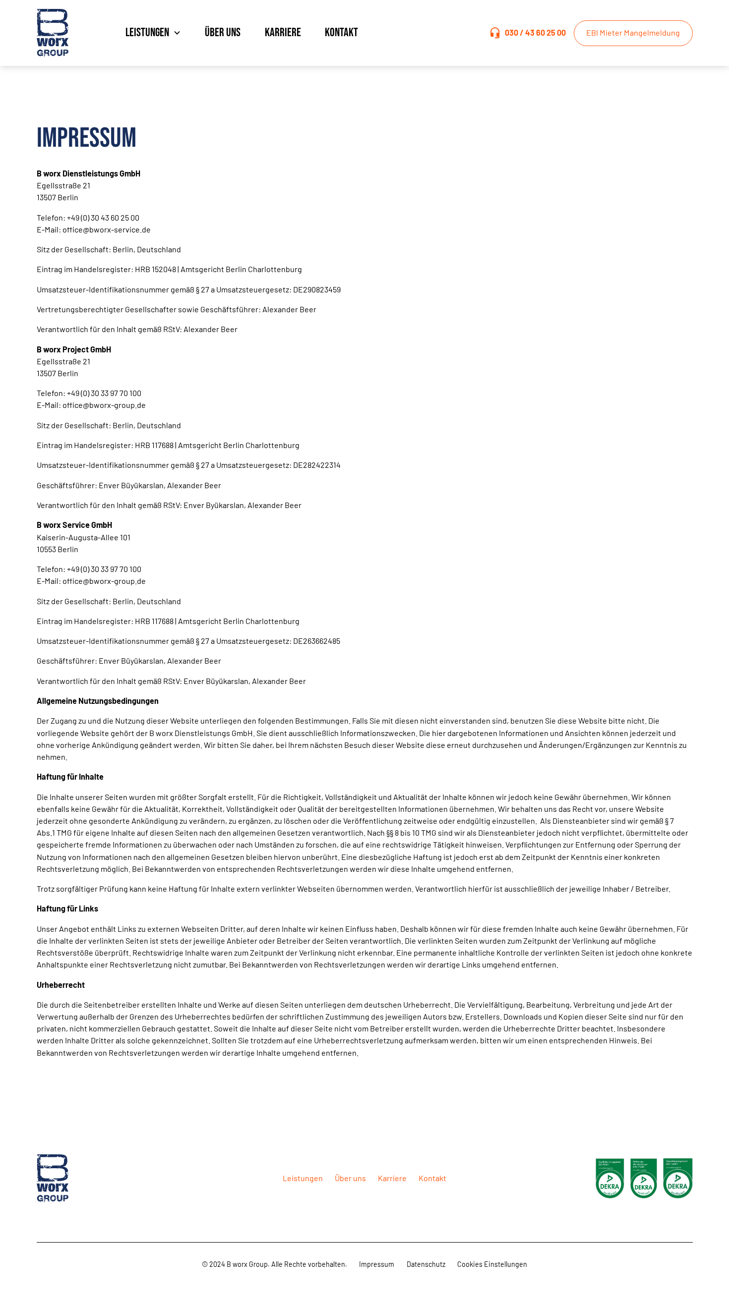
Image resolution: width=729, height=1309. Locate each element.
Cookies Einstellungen (492, 1264)
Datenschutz (426, 1264)
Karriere (283, 32)
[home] (61, 33)
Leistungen (303, 1178)
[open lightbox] (610, 1178)
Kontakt (341, 32)
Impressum (376, 1264)
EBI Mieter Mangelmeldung (633, 32)
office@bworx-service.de (106, 229)
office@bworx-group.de (104, 404)
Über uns (223, 32)
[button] (153, 33)
